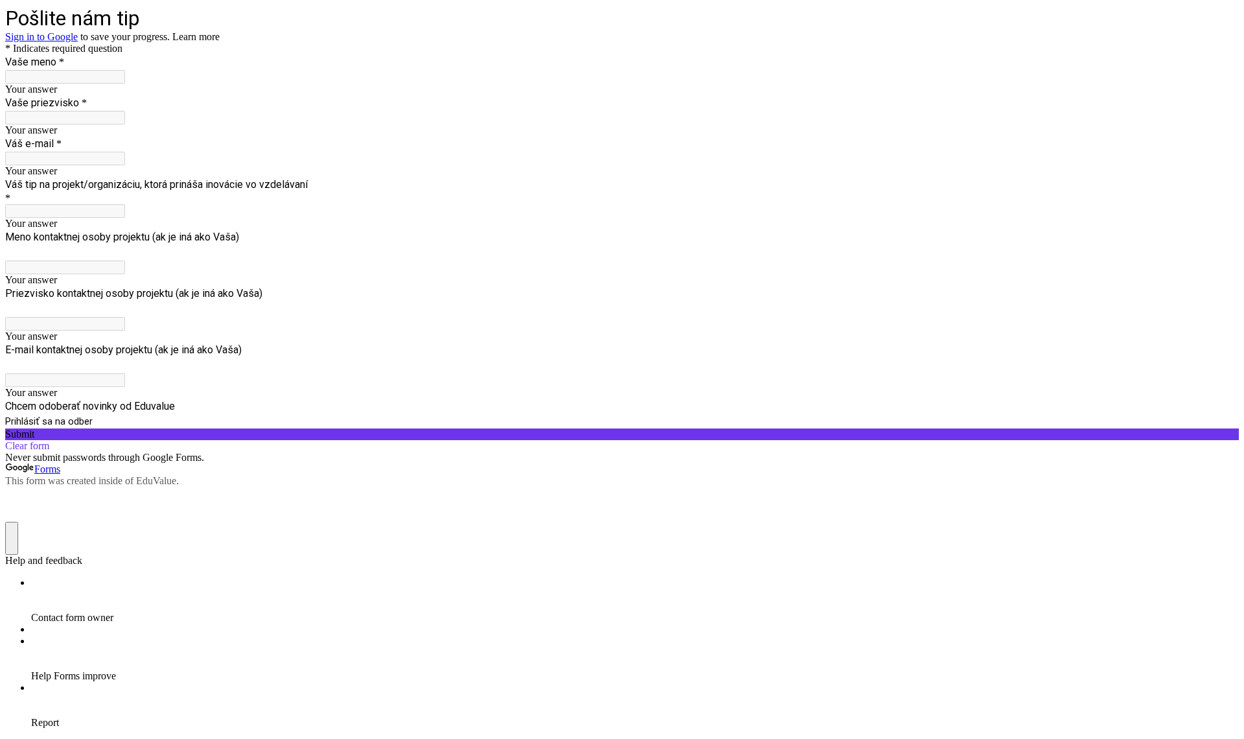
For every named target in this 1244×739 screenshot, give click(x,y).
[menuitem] (635, 600)
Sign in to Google (41, 36)
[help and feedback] (11, 538)
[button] (622, 434)
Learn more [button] (196, 36)
